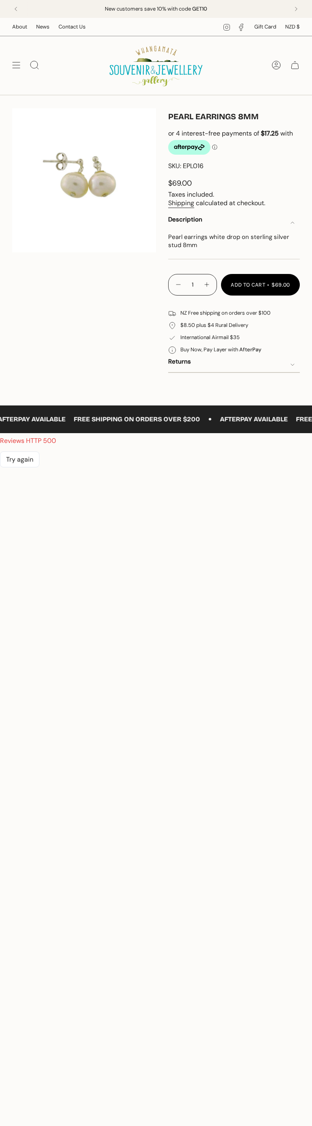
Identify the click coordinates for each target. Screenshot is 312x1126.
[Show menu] (16, 65)
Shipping (181, 203)
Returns (179, 361)
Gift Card (265, 26)
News (43, 26)
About (19, 26)
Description (185, 219)
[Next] (296, 9)
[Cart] (295, 65)
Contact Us (72, 26)
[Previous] (16, 9)
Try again (19, 459)
